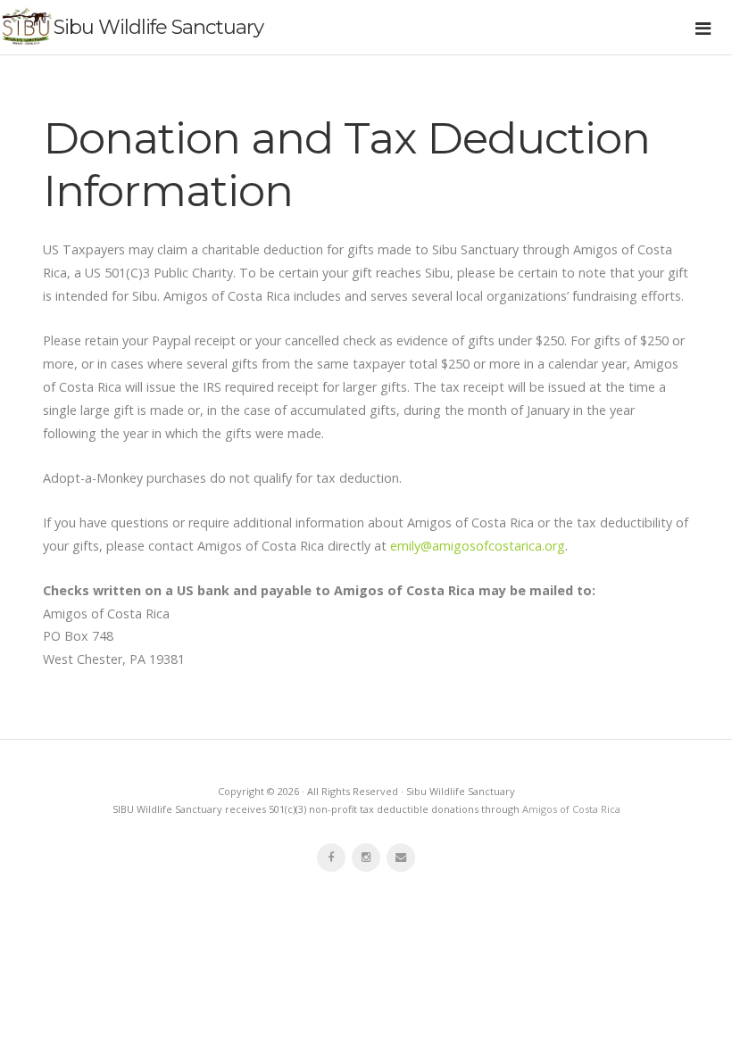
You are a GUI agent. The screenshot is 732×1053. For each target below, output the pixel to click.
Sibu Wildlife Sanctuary (158, 26)
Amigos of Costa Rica (571, 809)
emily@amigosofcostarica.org (477, 545)
